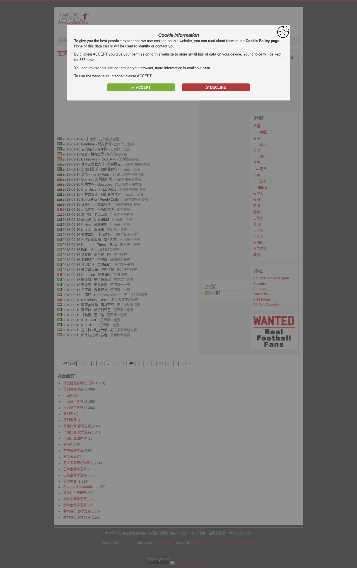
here (206, 68)
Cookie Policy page (262, 41)
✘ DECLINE (216, 87)
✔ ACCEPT (141, 87)
